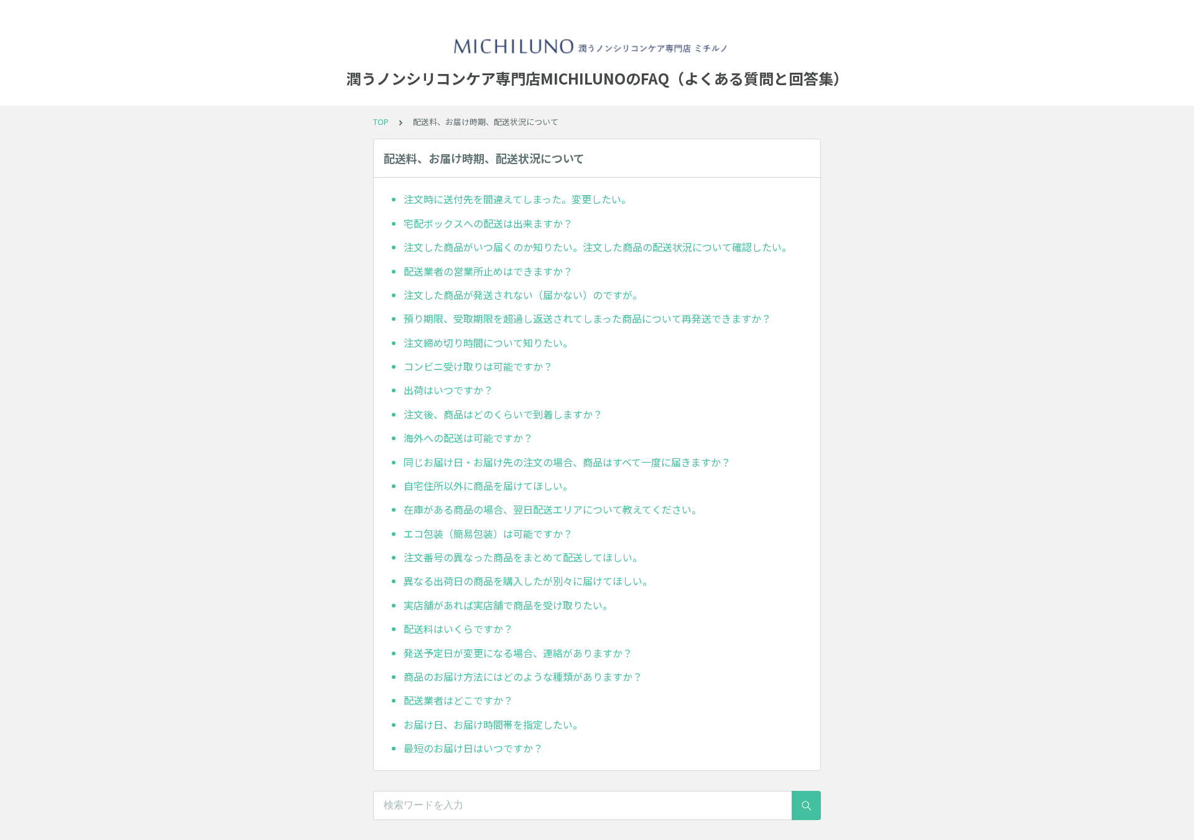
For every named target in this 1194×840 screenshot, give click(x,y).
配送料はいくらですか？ (458, 628)
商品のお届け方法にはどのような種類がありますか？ (523, 676)
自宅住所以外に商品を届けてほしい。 (488, 485)
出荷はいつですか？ (448, 389)
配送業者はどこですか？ (458, 700)
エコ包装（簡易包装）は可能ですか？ (488, 533)
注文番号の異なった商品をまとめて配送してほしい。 (523, 557)
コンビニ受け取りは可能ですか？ (478, 366)
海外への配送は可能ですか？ (468, 437)
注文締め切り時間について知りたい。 (488, 342)
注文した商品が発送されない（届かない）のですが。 (523, 294)
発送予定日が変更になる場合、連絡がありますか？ (518, 652)
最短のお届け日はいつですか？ (473, 748)
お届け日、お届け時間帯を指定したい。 (493, 724)
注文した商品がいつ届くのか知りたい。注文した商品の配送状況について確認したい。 (598, 246)
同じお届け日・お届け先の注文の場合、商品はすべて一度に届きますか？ (567, 462)
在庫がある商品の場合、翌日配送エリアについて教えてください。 (552, 509)
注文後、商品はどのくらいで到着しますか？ (503, 414)
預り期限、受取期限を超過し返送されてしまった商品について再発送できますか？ (587, 318)
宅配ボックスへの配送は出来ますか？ (488, 223)
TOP (381, 121)
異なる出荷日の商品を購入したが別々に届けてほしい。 (528, 580)
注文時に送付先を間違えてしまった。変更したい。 (517, 199)
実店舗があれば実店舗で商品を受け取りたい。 (508, 605)
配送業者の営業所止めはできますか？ (488, 271)
